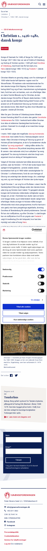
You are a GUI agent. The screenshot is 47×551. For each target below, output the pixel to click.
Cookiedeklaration (11, 536)
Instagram (11, 525)
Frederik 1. (33, 69)
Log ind (7, 544)
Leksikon (4, 14)
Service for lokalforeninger (15, 540)
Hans (3, 69)
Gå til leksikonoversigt (13, 29)
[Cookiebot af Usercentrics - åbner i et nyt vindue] (34, 230)
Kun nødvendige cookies (23, 319)
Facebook (11, 522)
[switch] (41, 276)
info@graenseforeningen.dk (18, 507)
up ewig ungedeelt (15, 145)
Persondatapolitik (11, 532)
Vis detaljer (35, 300)
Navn (7, 435)
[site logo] (15, 4)
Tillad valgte (23, 313)
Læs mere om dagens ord (20, 417)
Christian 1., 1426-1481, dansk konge (15, 17)
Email (7, 447)
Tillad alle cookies (23, 307)
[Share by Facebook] (11, 375)
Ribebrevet (13, 148)
